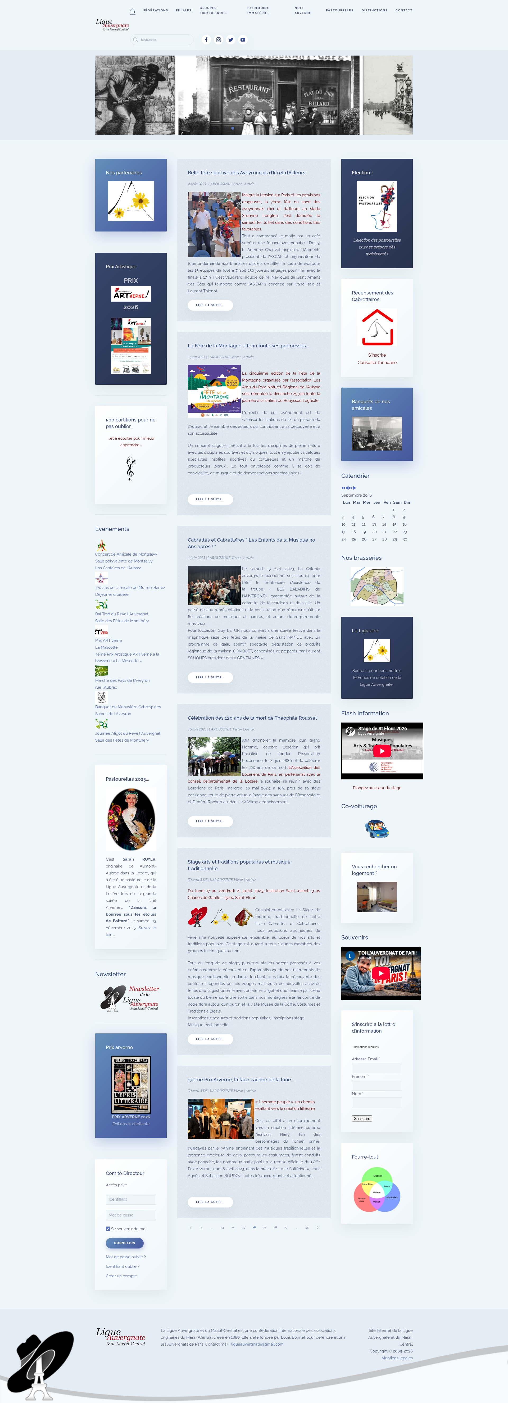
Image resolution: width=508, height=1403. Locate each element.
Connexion (124, 1243)
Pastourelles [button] (340, 10)
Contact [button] (404, 10)
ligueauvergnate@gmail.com (257, 1344)
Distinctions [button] (375, 10)
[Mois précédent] (347, 488)
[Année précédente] (343, 488)
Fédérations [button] (155, 10)
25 (243, 1227)
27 (264, 1227)
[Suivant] (317, 1227)
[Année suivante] (351, 488)
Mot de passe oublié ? (126, 1257)
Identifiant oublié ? (122, 1266)
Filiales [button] (184, 10)
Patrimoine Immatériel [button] (258, 10)
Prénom (360, 1076)
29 (285, 1227)
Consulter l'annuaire (377, 362)
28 (275, 1227)
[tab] (214, 128)
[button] (132, 10)
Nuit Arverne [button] (303, 10)
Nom (358, 1093)
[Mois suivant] (354, 488)
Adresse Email (366, 1059)
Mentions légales (397, 1358)
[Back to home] (112, 25)
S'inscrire (377, 355)
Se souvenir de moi (128, 1229)
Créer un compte (121, 1276)
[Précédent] (190, 1227)
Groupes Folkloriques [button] (213, 10)
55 (307, 1227)
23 (222, 1227)
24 (232, 1227)
